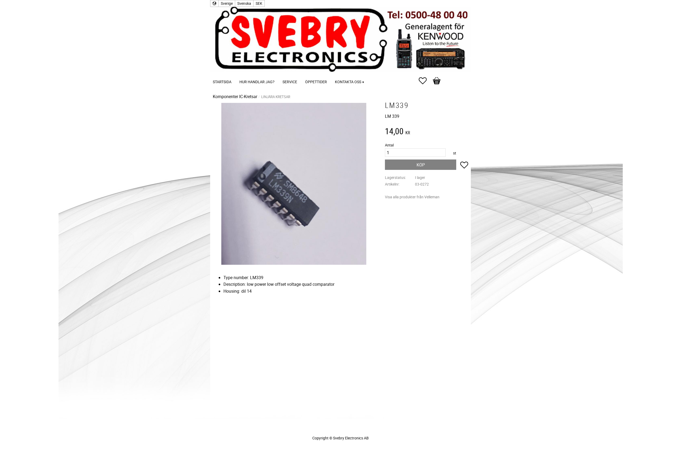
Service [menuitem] (290, 81)
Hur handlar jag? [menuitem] (257, 81)
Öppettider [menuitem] (316, 81)
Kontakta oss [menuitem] (348, 81)
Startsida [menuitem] (222, 81)
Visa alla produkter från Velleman (412, 196)
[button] (425, 81)
